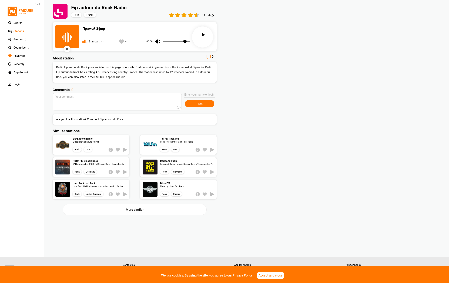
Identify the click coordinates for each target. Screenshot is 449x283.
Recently (19, 64)
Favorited (19, 56)
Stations (19, 31)
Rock (76, 15)
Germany (90, 171)
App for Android (243, 265)
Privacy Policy (243, 275)
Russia (176, 194)
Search (18, 23)
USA (88, 149)
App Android (21, 72)
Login (17, 84)
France (89, 15)
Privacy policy (353, 265)
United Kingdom (93, 194)
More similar (135, 209)
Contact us (129, 265)
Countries (20, 47)
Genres (18, 39)
